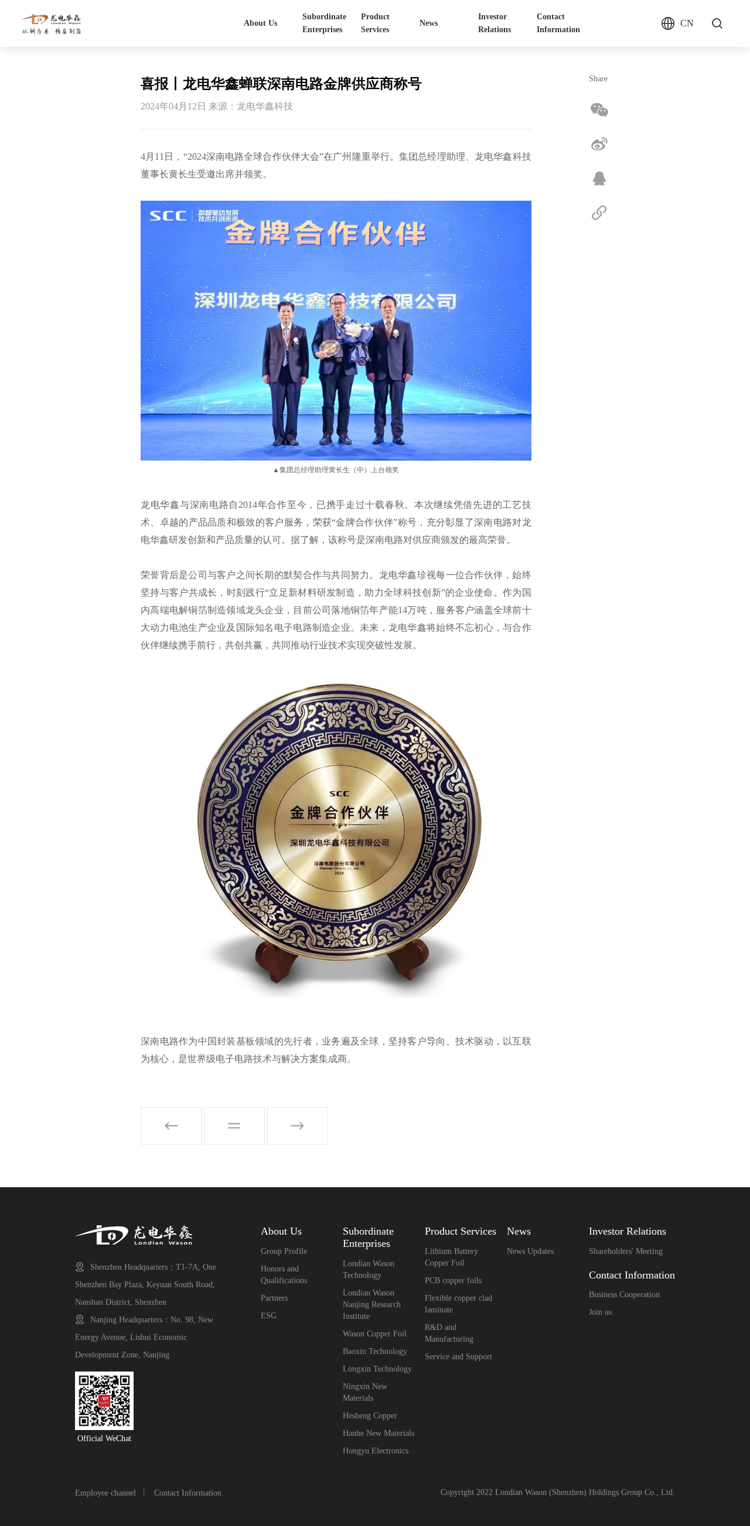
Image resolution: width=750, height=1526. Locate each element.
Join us (600, 1312)
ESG (269, 1315)
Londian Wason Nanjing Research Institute (372, 1304)
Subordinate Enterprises (324, 23)
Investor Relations (494, 23)
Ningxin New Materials (365, 1392)
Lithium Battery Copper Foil (451, 1257)
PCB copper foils (453, 1280)
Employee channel (105, 1493)
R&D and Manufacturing (449, 1333)
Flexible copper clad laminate (458, 1304)
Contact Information (558, 23)
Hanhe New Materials (378, 1433)
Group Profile (284, 1251)
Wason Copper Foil (375, 1333)
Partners (274, 1298)
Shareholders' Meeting (626, 1251)
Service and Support (458, 1356)
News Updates (530, 1251)
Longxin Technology (377, 1369)
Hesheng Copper (370, 1415)
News (429, 23)
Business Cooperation (624, 1294)
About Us (260, 23)
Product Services (375, 23)
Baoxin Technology (375, 1351)
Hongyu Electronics (375, 1450)
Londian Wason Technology (368, 1269)
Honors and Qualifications (284, 1274)
